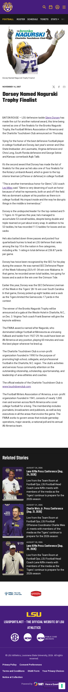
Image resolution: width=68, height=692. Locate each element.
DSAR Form (33, 674)
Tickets (44, 19)
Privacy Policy (9, 668)
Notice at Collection (12, 681)
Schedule (32, 19)
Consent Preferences (31, 668)
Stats (54, 19)
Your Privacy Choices (53, 674)
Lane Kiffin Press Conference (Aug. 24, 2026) (45, 473)
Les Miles (7, 187)
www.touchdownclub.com (16, 386)
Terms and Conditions (13, 674)
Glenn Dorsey (52, 117)
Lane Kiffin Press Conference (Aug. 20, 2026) (45, 547)
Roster (21, 19)
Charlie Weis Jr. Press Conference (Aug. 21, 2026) (45, 510)
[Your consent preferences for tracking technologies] (62, 686)
